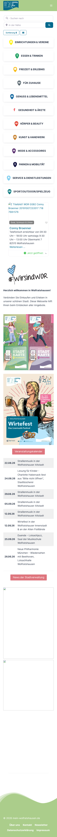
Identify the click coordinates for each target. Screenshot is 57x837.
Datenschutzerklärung (20, 830)
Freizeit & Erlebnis (32, 69)
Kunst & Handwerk (32, 137)
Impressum (43, 830)
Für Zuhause (32, 82)
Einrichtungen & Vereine (32, 42)
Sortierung (11, 32)
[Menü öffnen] (51, 5)
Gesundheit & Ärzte (32, 110)
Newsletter (41, 825)
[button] (35, 253)
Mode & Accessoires (32, 150)
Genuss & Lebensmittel (32, 96)
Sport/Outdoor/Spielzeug (31, 191)
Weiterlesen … (17, 247)
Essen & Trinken (32, 55)
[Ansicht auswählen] (23, 32)
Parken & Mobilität (32, 164)
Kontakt (27, 825)
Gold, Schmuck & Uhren (22, 222)
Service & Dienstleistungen (32, 177)
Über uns (14, 825)
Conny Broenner (20, 228)
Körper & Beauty (31, 123)
